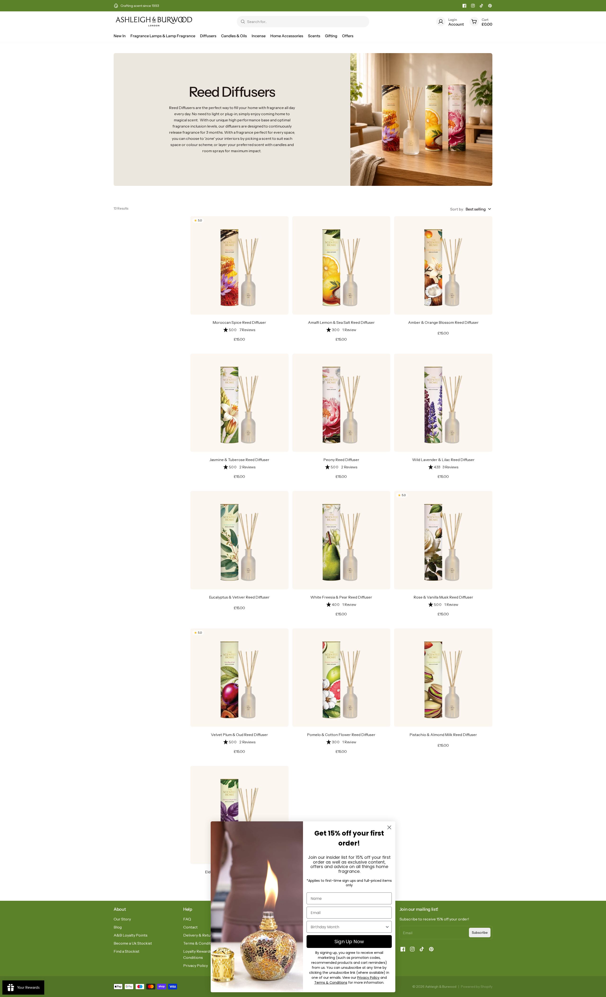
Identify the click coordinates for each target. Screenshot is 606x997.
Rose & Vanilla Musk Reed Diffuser (443, 597)
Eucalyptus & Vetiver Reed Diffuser (239, 597)
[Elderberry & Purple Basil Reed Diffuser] (239, 815)
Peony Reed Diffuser (341, 459)
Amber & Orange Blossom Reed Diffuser (443, 322)
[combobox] (348, 927)
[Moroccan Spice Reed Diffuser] (239, 265)
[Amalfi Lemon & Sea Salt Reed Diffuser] (341, 265)
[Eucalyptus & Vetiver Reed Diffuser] (239, 540)
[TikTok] (481, 6)
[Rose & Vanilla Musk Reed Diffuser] (443, 540)
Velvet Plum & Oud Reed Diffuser (239, 734)
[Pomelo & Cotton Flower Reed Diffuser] (341, 677)
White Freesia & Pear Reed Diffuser (341, 597)
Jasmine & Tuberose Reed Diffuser (239, 459)
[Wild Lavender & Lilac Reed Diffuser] (443, 403)
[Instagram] (473, 6)
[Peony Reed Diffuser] (341, 403)
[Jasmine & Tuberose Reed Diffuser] (239, 403)
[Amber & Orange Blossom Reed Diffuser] (443, 265)
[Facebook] (464, 6)
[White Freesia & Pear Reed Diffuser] (341, 540)
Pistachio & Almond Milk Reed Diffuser (443, 734)
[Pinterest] (490, 6)
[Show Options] (387, 927)
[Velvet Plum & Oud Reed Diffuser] (239, 677)
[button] (239, 330)
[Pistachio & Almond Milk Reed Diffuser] (443, 677)
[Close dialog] (389, 827)
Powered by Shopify (476, 986)
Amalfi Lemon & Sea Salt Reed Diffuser (341, 322)
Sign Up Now (349, 941)
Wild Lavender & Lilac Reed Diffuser (443, 459)
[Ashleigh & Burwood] (154, 21)
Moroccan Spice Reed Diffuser (239, 322)
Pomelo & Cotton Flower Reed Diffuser (341, 734)
